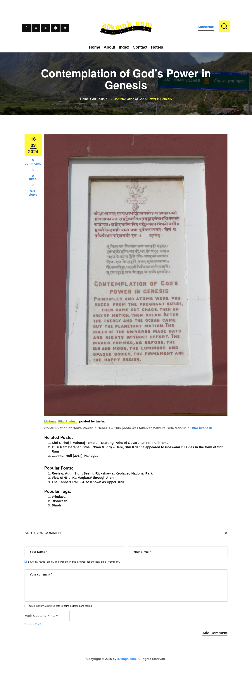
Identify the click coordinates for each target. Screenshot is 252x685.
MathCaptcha (37, 624)
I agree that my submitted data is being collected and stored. (59, 606)
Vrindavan (60, 497)
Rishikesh (59, 501)
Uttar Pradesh (67, 421)
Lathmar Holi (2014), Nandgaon (76, 456)
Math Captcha (35, 616)
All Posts (98, 99)
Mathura (50, 421)
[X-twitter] (36, 28)
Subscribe (206, 27)
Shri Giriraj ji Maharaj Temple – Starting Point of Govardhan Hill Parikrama (110, 443)
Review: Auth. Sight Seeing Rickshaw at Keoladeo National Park (102, 473)
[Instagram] (45, 28)
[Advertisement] (126, 8)
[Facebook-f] (26, 28)
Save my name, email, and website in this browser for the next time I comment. (74, 561)
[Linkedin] (65, 28)
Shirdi (56, 505)
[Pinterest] (55, 28)
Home (84, 99)
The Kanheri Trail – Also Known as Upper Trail (88, 482)
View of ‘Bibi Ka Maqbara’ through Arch (83, 478)
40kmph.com (126, 659)
